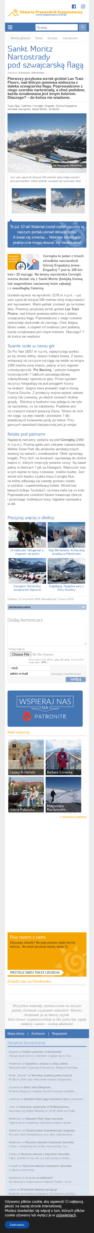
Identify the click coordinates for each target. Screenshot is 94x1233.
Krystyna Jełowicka (31, 72)
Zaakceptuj (17, 1224)
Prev (16, 195)
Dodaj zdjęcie (17, 649)
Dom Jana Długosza (37, 1087)
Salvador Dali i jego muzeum (42, 1099)
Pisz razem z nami (28, 937)
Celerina (26, 105)
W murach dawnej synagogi (39, 1189)
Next (78, 195)
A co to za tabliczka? (39, 1177)
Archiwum (38, 1033)
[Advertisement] (47, 882)
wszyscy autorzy (74, 817)
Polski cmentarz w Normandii (42, 1051)
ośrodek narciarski (19, 109)
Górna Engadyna (66, 105)
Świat (39, 38)
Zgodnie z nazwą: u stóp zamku (47, 1063)
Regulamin (59, 1033)
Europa (53, 38)
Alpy (17, 105)
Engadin (49, 105)
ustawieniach (66, 1215)
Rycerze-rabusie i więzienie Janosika (50, 1142)
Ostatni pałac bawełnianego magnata (50, 1130)
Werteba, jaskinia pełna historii (52, 1075)
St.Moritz (54, 109)
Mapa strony (16, 1033)
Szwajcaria (70, 38)
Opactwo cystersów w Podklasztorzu (44, 1106)
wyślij (76, 679)
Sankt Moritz (39, 109)
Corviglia (38, 105)
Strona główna (20, 38)
